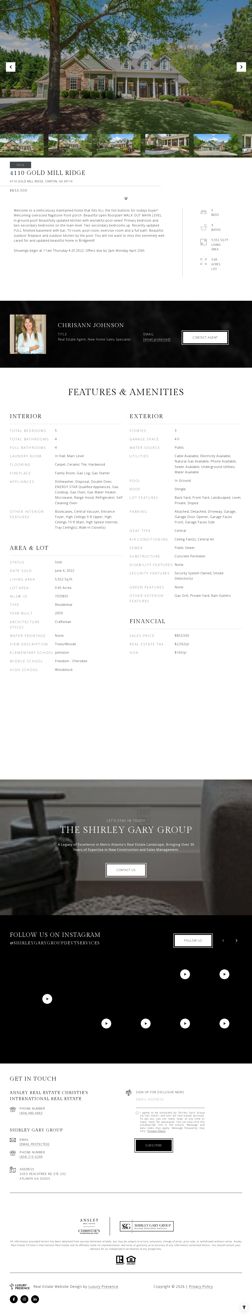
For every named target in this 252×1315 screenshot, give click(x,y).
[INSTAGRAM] (24, 1299)
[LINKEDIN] (35, 1299)
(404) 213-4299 (31, 1157)
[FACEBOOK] (14, 1299)
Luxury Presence (103, 1286)
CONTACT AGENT (205, 337)
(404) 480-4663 (31, 1113)
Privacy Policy (156, 1131)
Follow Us (193, 940)
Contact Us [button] (126, 870)
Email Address (150, 1099)
